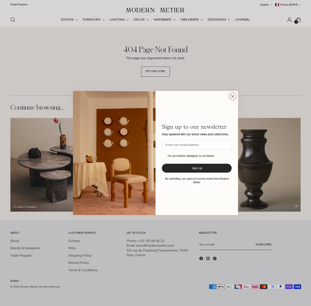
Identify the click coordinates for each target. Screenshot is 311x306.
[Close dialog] (232, 96)
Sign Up (197, 168)
